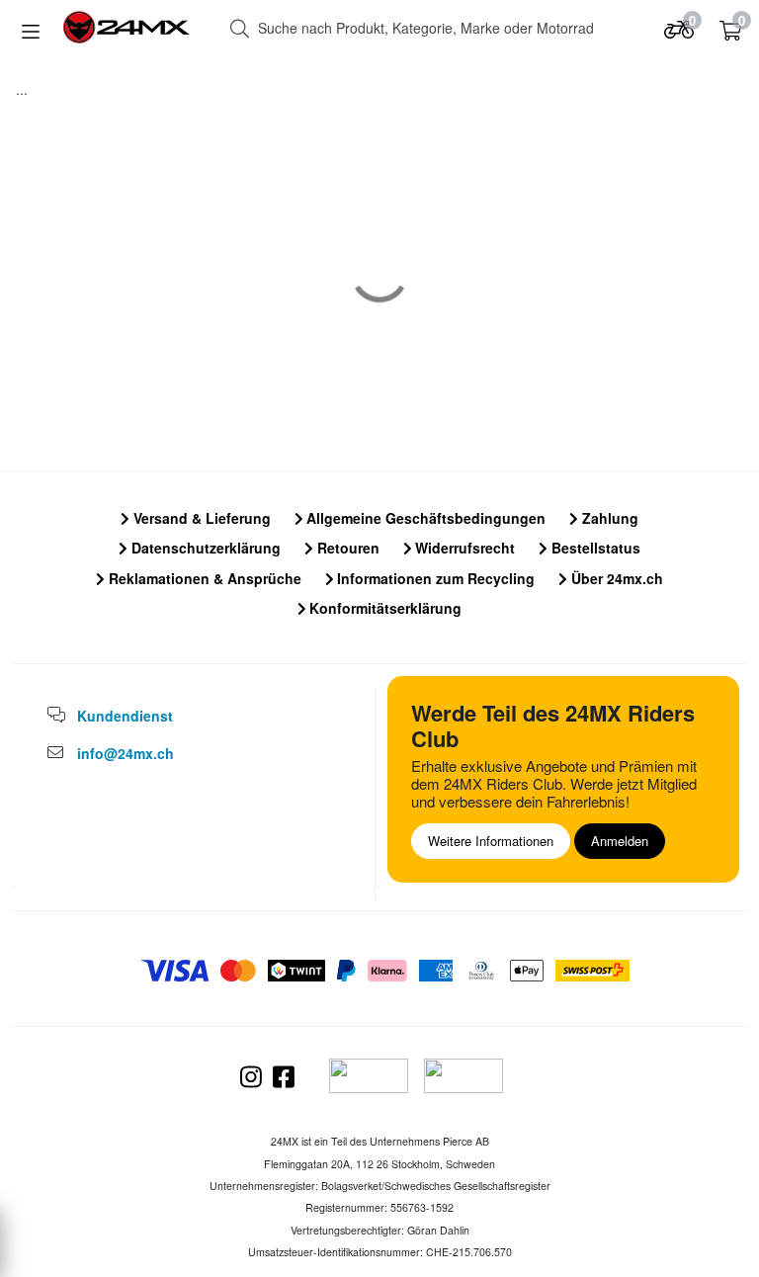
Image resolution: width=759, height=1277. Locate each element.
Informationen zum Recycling (434, 578)
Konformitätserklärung (383, 608)
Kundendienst (125, 715)
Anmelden (619, 840)
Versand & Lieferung (200, 518)
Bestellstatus (594, 547)
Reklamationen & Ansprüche (203, 578)
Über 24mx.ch (615, 578)
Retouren (346, 547)
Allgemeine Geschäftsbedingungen (424, 518)
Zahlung (608, 518)
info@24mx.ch (125, 753)
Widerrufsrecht (463, 547)
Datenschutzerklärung (204, 547)
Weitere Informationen (490, 840)
